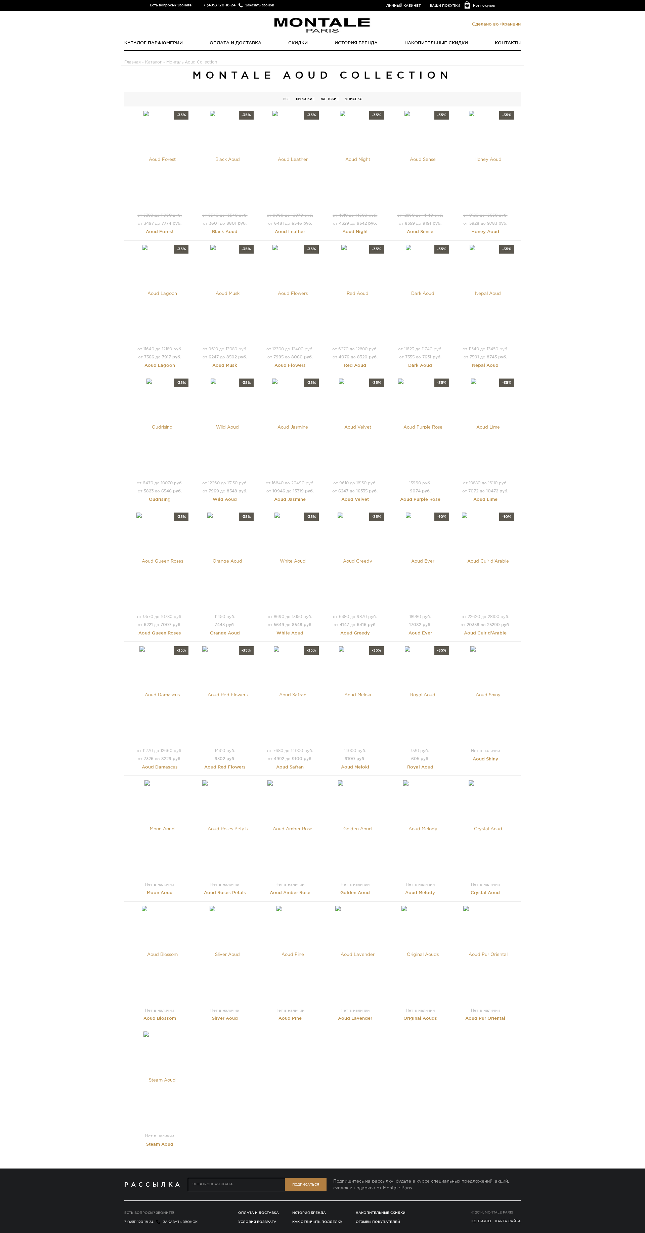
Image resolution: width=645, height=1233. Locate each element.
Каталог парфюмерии (153, 42)
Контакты (508, 42)
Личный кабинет (403, 5)
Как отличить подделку (317, 1222)
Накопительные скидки (436, 42)
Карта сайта (508, 1221)
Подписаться (305, 1184)
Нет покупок (484, 5)
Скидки (298, 42)
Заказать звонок (259, 5)
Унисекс (353, 99)
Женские (329, 99)
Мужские (305, 99)
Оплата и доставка (235, 42)
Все (286, 99)
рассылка (153, 1184)
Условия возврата (257, 1222)
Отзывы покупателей (378, 1222)
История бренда (356, 42)
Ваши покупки (445, 5)
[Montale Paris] (322, 25)
